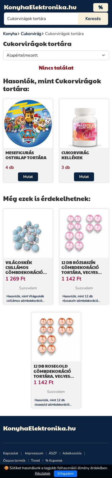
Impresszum (34, 453)
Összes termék (14, 460)
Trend (35, 460)
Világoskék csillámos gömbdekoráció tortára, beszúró (25, 269)
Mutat (28, 176)
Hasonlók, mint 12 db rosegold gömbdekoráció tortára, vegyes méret (52, 404)
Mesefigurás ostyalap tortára (25, 155)
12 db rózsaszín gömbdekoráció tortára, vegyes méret (80, 269)
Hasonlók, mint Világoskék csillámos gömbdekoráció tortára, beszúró (25, 300)
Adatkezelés (72, 453)
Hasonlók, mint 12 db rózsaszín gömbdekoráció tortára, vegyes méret (80, 300)
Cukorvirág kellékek (75, 155)
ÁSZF (53, 453)
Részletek (42, 473)
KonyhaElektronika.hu (40, 6)
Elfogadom (66, 473)
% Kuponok (54, 460)
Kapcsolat (10, 453)
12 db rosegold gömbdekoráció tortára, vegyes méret (52, 373)
